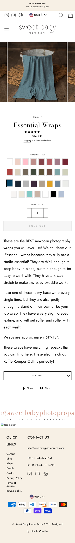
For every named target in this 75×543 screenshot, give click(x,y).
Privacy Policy (14, 478)
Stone (42, 183)
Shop (9, 459)
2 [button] (6, 106)
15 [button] (49, 106)
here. (29, 354)
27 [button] (26, 110)
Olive (41, 172)
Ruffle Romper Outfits (21, 361)
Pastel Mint (65, 172)
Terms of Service (11, 484)
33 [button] (46, 110)
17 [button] (56, 106)
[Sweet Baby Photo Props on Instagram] (7, 16)
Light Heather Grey (14, 194)
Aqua (29, 194)
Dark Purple (34, 183)
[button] (32, 132)
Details (10, 468)
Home (36, 116)
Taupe (37, 194)
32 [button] (43, 110)
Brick (10, 172)
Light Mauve (33, 161)
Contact (10, 454)
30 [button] (36, 110)
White (10, 161)
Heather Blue (58, 183)
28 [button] (30, 110)
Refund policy (14, 491)
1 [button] (3, 106)
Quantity (37, 204)
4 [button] (13, 106)
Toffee (49, 172)
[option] (37, 5)
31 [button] (40, 110)
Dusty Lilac (57, 161)
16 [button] (53, 106)
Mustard (50, 183)
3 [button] (9, 106)
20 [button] (66, 106)
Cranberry (65, 161)
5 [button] (16, 106)
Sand (45, 194)
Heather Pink (25, 161)
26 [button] (23, 110)
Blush (18, 161)
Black (53, 194)
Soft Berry (49, 161)
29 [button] (33, 110)
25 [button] (20, 110)
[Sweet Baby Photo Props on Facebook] (13, 16)
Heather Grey (65, 183)
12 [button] (39, 106)
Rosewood (41, 161)
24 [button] (16, 110)
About (9, 463)
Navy (18, 183)
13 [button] (43, 106)
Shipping (27, 140)
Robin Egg (57, 172)
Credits (10, 473)
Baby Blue (61, 194)
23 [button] (13, 110)
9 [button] (29, 106)
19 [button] (63, 106)
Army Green (33, 172)
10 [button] (33, 106)
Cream (22, 194)
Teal (9, 183)
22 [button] (73, 106)
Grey (26, 183)
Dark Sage (25, 172)
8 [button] (26, 106)
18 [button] (59, 106)
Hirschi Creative (39, 531)
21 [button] (69, 106)
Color (37, 155)
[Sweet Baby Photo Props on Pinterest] (21, 16)
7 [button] (23, 106)
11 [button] (36, 106)
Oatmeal (18, 172)
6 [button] (19, 106)
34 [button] (50, 110)
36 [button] (56, 110)
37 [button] (60, 110)
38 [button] (63, 110)
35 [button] (53, 110)
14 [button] (46, 106)
